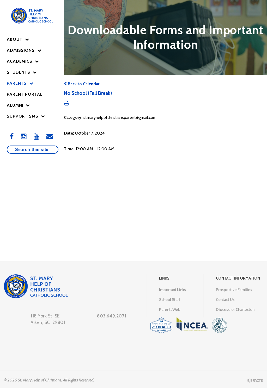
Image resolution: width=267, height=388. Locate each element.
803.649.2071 (111, 315)
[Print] (66, 103)
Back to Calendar (83, 83)
